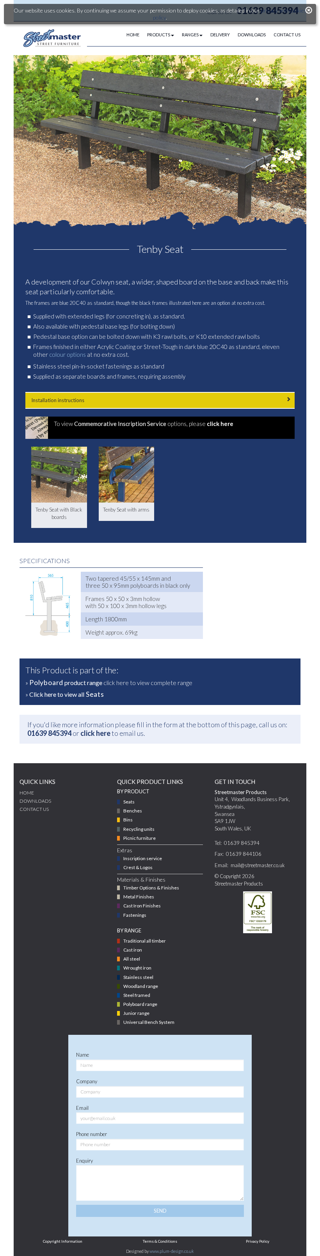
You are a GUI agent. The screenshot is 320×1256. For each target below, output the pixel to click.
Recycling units (139, 829)
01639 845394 (49, 733)
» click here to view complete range (108, 682)
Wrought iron (137, 968)
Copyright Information (62, 1241)
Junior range (136, 1013)
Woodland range (140, 986)
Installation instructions (57, 400)
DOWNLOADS (252, 34)
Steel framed (136, 995)
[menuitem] (129, 34)
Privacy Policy (257, 1241)
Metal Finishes (138, 897)
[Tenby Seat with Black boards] (59, 475)
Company (86, 1081)
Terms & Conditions (160, 1241)
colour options (67, 354)
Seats (129, 802)
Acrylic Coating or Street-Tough (137, 346)
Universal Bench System (148, 1022)
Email (82, 1108)
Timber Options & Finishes (151, 888)
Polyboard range (140, 1004)
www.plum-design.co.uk (171, 1251)
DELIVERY (220, 34)
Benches (132, 811)
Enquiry (84, 1161)
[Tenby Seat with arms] (127, 475)
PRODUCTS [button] (158, 34)
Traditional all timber (144, 941)
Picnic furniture (139, 838)
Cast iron (132, 950)
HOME (132, 34)
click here (95, 733)
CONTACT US (287, 34)
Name (82, 1055)
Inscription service (142, 858)
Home (27, 793)
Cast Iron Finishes (142, 906)
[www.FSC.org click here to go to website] (257, 912)
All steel (131, 959)
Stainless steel (138, 977)
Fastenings (134, 915)
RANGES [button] (190, 34)
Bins (128, 820)
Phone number (91, 1134)
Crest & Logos (138, 867)
